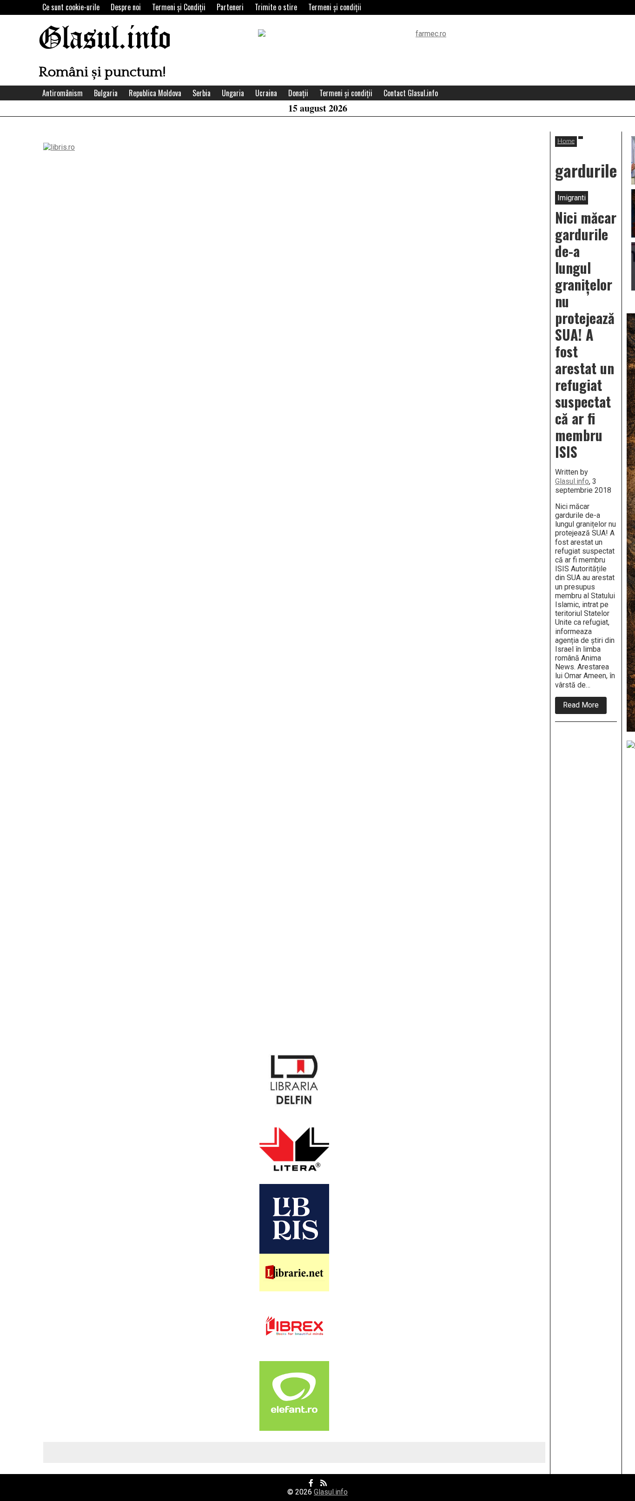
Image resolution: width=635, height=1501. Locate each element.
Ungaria (233, 93)
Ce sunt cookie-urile (70, 7)
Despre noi (126, 7)
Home (566, 141)
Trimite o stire (276, 7)
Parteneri (230, 7)
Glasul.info (105, 39)
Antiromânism (62, 93)
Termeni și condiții (334, 7)
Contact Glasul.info (411, 93)
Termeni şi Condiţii (178, 7)
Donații (298, 93)
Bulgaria (106, 93)
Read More (585, 707)
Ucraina (266, 93)
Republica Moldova (155, 93)
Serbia (201, 93)
